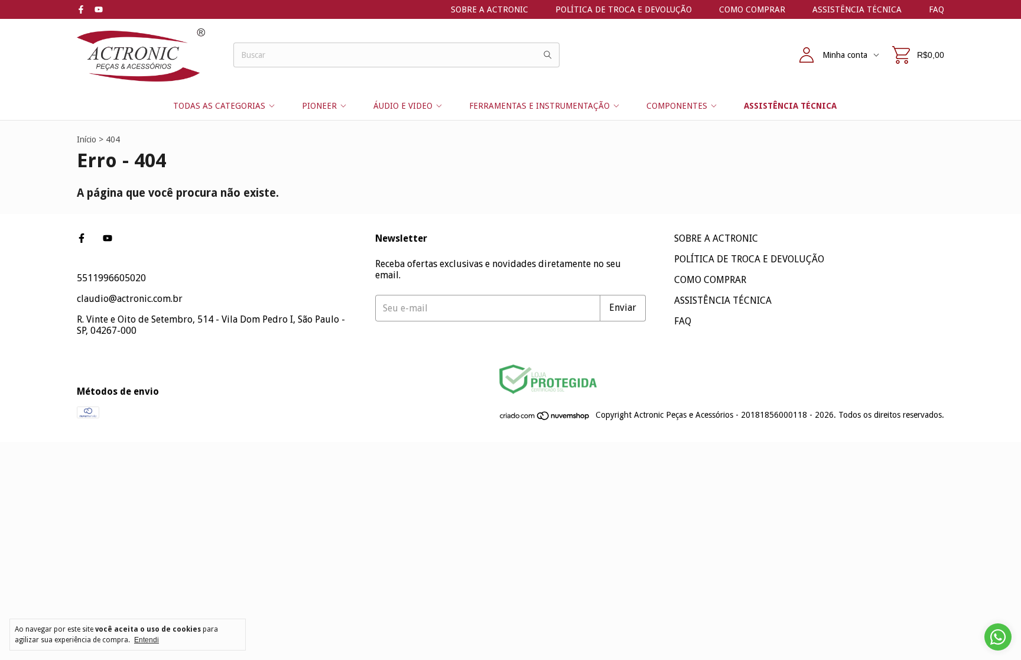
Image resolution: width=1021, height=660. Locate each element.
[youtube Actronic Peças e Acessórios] (99, 9)
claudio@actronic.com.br (130, 298)
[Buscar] (548, 55)
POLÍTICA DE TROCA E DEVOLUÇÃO (623, 9)
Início (86, 139)
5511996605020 (111, 278)
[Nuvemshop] (545, 418)
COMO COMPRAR (752, 9)
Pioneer (319, 105)
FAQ (936, 9)
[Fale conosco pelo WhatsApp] (998, 637)
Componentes (676, 105)
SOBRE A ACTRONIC (489, 9)
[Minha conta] (806, 55)
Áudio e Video (403, 105)
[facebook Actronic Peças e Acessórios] (81, 9)
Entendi (146, 640)
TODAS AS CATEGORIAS (219, 105)
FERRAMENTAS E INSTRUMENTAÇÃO (539, 105)
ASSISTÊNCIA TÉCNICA (857, 9)
